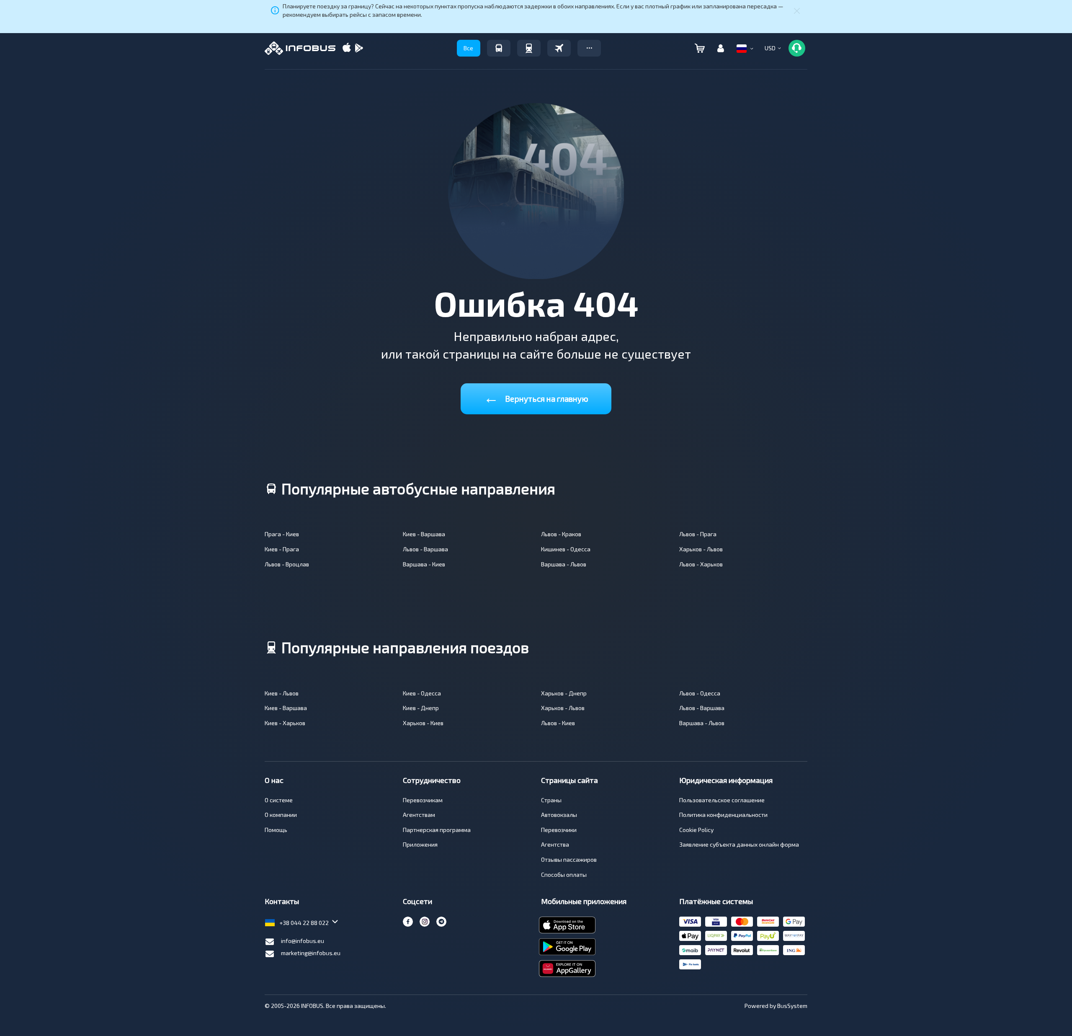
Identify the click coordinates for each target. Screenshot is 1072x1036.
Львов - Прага (697, 533)
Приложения (420, 844)
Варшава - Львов (563, 564)
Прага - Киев (282, 533)
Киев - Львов (282, 693)
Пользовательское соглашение (722, 799)
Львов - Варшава (425, 549)
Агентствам (419, 814)
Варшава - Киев (424, 564)
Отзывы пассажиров (569, 859)
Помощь (276, 829)
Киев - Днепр (421, 707)
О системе (279, 799)
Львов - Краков (561, 533)
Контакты (282, 901)
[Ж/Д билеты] (529, 48)
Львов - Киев (558, 722)
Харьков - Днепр (564, 693)
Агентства (555, 844)
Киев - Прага (282, 549)
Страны (551, 799)
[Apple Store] (347, 48)
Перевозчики (559, 829)
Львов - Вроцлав (287, 564)
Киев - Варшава (424, 533)
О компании (281, 814)
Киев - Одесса (422, 693)
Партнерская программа (437, 829)
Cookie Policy (696, 829)
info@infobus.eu (302, 940)
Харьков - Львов (701, 549)
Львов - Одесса (699, 693)
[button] (589, 48)
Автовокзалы (559, 814)
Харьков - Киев (423, 722)
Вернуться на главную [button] (536, 397)
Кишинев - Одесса (565, 549)
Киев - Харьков (285, 722)
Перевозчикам (423, 799)
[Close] (797, 10)
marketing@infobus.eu (310, 952)
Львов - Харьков (701, 564)
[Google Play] (359, 48)
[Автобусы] (498, 48)
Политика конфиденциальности (723, 814)
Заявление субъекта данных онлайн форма (739, 844)
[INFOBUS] (300, 48)
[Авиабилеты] (559, 48)
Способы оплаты (564, 874)
